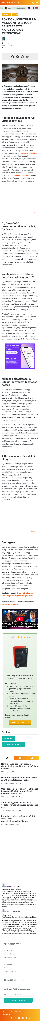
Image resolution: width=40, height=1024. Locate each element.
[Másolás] (27, 56)
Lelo (17, 772)
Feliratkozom (18, 1000)
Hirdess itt (32, 213)
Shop (5, 975)
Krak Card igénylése (20, 722)
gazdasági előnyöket (28, 153)
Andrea (18, 783)
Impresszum (8, 950)
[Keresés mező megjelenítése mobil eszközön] (29, 2)
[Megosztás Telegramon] (17, 56)
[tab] (7, 758)
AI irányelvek (8, 964)
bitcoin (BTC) (8, 739)
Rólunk (6, 968)
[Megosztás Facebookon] (12, 56)
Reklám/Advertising (10, 971)
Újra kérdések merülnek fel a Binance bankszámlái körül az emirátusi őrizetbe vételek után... (19, 791)
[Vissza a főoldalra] (10, 2)
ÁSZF (5, 961)
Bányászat (6, 15)
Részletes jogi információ (10, 604)
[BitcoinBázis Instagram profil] (15, 1018)
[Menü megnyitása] (36, 3)
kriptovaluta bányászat (13, 745)
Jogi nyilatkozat (9, 954)
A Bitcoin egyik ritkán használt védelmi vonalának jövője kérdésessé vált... (19, 805)
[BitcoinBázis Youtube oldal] (19, 1018)
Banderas (19, 797)
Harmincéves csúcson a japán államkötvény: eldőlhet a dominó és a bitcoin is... (19, 766)
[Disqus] (20, 855)
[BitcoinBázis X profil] (12, 1018)
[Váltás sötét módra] (33, 3)
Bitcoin (15, 15)
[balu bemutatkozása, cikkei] (3, 38)
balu (7, 39)
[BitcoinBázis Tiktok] (30, 1018)
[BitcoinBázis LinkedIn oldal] (22, 1018)
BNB (13, 8)
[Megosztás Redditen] (22, 56)
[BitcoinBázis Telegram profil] (26, 1018)
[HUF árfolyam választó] (36, 8)
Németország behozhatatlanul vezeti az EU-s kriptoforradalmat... (19, 778)
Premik (18, 810)
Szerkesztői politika (10, 957)
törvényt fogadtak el (22, 175)
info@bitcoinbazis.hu (15, 980)
